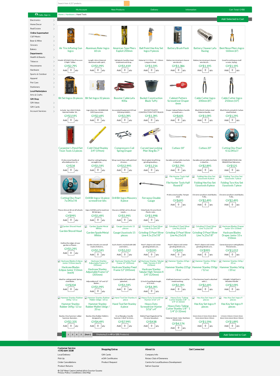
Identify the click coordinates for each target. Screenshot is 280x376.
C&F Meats (35, 36)
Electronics (35, 20)
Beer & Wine (36, 40)
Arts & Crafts (36, 94)
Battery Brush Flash (178, 48)
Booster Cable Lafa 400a (124, 99)
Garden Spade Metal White (97, 234)
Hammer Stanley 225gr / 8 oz (178, 268)
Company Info (151, 354)
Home (60, 14)
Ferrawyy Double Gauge (151, 199)
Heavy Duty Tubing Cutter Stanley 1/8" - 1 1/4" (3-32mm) (178, 308)
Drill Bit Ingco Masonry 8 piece (124, 199)
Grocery (34, 45)
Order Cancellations (67, 362)
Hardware (34, 70)
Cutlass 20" (205, 147)
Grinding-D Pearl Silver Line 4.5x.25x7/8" (151, 234)
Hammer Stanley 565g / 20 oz (232, 268)
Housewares (36, 65)
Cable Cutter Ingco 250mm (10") (232, 99)
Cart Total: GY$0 (237, 9)
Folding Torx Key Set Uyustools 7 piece (232, 184)
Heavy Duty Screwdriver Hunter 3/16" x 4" (151, 306)
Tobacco (34, 61)
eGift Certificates (110, 358)
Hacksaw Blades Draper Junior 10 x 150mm (232, 235)
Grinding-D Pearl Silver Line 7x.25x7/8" (205, 234)
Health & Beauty (37, 57)
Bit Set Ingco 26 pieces (70, 98)
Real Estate (35, 28)
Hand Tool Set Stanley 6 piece (124, 305)
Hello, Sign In (44, 15)
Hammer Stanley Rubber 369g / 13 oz (71, 305)
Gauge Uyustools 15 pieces (124, 234)
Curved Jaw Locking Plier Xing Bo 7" (151, 149)
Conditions (76, 372)
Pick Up (61, 358)
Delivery (154, 9)
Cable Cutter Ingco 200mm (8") (205, 99)
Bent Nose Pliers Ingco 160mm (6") (232, 49)
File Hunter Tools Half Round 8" (178, 184)
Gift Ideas (34, 102)
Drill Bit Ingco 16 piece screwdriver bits (97, 199)
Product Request (109, 362)
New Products (118, 9)
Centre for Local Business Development (163, 362)
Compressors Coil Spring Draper (124, 149)
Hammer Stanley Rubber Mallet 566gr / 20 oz (98, 306)
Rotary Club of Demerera (156, 358)
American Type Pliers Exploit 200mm (124, 49)
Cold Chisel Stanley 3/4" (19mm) (97, 149)
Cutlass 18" (178, 147)
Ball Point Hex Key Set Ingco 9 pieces (151, 49)
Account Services (38, 111)
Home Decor (36, 24)
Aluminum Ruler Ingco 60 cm (97, 49)
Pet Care (34, 82)
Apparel (33, 78)
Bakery (33, 49)
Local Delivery (64, 354)
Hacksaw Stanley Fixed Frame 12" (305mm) (124, 268)
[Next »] (88, 334)
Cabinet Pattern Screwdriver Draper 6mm (178, 101)
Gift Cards (35, 107)
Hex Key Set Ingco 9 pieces (205, 305)
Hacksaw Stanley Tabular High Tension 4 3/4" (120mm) (151, 272)
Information (191, 9)
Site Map (87, 372)
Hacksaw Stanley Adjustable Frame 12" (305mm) (97, 272)
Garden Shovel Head (71, 230)
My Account (81, 9)
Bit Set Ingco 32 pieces (97, 98)
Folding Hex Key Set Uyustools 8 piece (205, 184)
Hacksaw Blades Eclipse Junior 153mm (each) (70, 270)
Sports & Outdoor (38, 74)
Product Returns (65, 366)
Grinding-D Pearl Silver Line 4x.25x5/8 (178, 234)
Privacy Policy (64, 372)
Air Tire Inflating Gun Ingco (70, 49)
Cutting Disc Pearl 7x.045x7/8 (70, 199)
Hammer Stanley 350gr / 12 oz (205, 268)
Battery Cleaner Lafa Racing (205, 49)
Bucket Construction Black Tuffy (151, 99)
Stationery (35, 87)
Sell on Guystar (152, 366)
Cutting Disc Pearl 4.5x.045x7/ (232, 149)
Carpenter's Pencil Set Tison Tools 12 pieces (70, 149)
